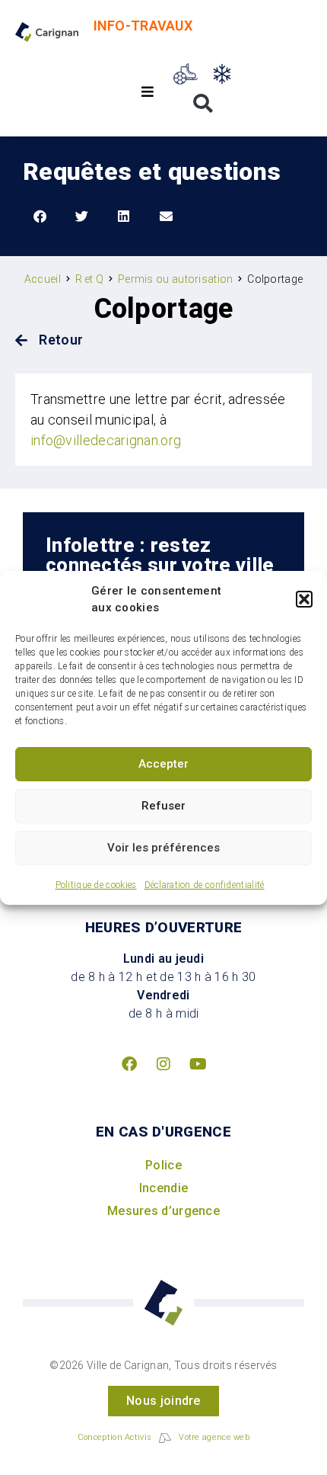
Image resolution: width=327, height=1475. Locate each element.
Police (163, 1165)
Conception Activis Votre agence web (163, 1437)
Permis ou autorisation (175, 279)
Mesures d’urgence (163, 1211)
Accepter (163, 764)
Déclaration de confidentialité (204, 885)
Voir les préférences (163, 848)
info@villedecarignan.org (105, 440)
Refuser (163, 806)
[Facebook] (129, 1064)
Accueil (42, 279)
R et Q (89, 279)
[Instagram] (163, 1064)
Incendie (163, 1188)
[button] (304, 599)
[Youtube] (198, 1064)
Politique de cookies (96, 885)
